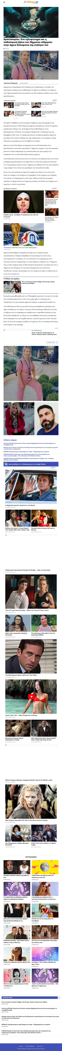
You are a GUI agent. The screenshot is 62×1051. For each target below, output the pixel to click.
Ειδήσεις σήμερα (10, 440)
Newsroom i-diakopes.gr (11, 83)
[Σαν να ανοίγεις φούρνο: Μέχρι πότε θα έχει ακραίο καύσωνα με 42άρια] (12, 287)
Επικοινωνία (39, 1046)
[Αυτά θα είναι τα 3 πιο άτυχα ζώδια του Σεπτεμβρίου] (45, 911)
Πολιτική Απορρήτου (29, 1046)
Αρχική (21, 1046)
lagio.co (43, 1048)
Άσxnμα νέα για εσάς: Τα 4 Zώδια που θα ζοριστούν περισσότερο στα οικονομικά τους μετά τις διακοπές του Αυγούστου (31, 448)
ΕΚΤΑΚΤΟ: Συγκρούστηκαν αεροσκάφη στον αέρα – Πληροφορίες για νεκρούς (26, 451)
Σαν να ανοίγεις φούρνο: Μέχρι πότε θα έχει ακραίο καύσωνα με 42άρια (38, 282)
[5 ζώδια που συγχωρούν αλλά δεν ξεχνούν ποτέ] (17, 954)
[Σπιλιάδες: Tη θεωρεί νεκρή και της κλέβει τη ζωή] (17, 867)
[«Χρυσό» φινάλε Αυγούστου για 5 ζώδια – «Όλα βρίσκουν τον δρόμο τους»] (45, 976)
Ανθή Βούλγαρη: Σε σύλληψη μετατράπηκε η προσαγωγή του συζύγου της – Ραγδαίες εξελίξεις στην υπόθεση (29, 459)
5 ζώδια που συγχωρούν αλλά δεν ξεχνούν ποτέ (17, 962)
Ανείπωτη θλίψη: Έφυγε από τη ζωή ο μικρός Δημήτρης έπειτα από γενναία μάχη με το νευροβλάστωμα (29, 444)
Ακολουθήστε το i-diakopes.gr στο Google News (27, 464)
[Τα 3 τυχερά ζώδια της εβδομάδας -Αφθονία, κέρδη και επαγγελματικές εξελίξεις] (17, 889)
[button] (31, 22)
